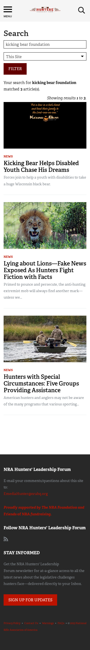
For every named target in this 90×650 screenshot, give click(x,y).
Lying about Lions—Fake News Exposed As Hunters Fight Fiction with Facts (45, 270)
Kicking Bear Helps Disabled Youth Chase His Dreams (41, 166)
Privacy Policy (12, 623)
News (8, 156)
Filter (15, 68)
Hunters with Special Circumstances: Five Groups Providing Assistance (41, 383)
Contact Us (31, 623)
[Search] (81, 10)
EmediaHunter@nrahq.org (26, 493)
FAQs (61, 623)
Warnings (48, 623)
